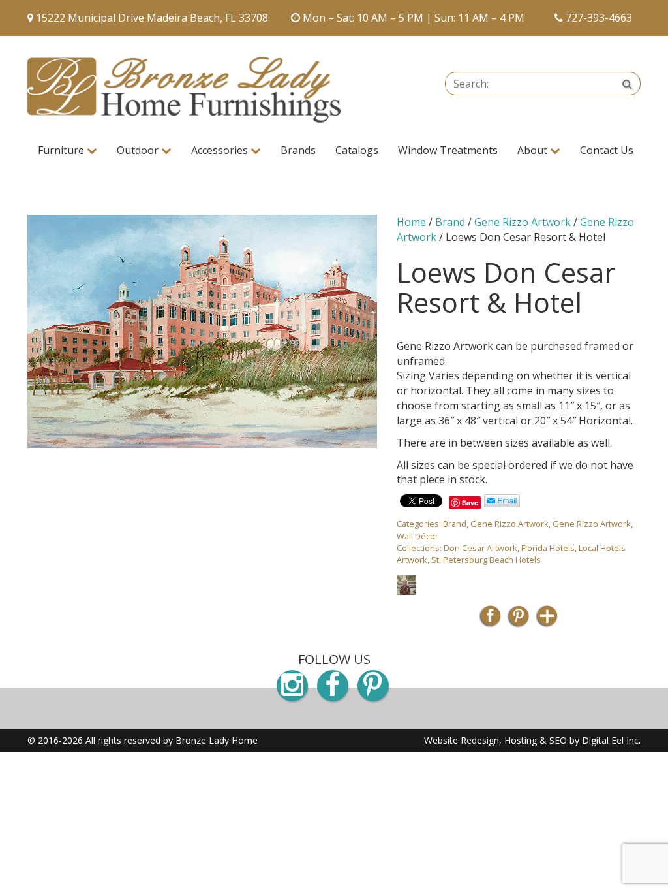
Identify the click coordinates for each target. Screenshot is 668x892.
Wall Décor (417, 536)
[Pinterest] (518, 620)
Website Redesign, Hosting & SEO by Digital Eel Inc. (532, 740)
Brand (450, 222)
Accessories (220, 150)
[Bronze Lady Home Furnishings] (184, 90)
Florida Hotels (548, 548)
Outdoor (139, 150)
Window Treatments (448, 150)
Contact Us (606, 150)
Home (411, 222)
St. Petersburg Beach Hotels (486, 559)
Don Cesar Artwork (480, 548)
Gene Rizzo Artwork (522, 222)
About (533, 150)
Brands (298, 150)
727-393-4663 (599, 17)
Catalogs (356, 150)
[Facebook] (490, 620)
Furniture (62, 150)
